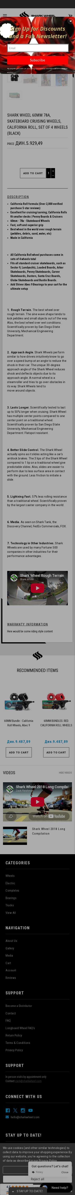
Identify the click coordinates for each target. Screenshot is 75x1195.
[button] (70, 21)
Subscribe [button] (37, 60)
